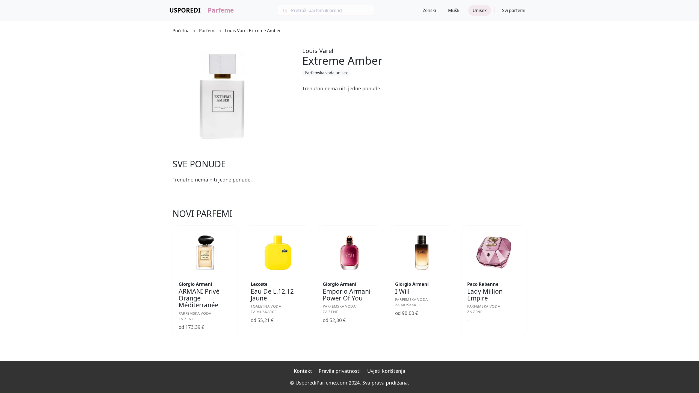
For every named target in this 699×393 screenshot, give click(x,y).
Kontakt (303, 371)
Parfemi (207, 31)
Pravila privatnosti (340, 371)
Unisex (480, 10)
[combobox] (326, 10)
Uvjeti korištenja (386, 371)
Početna (181, 31)
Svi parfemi (513, 10)
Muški (454, 10)
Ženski (429, 10)
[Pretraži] (284, 10)
